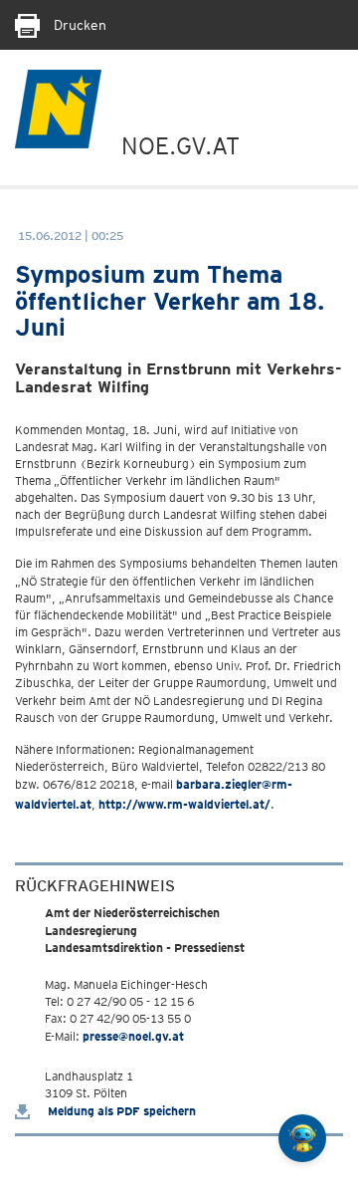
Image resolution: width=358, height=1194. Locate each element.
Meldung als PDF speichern (120, 1110)
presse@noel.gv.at (133, 1036)
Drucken (78, 25)
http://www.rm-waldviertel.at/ (184, 804)
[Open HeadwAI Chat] (302, 1138)
